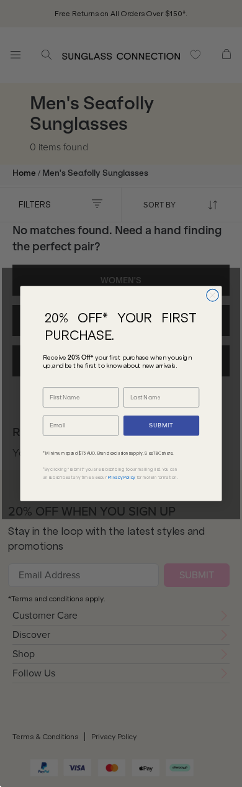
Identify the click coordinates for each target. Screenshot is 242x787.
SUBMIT (161, 425)
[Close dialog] (213, 295)
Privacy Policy (122, 477)
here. (169, 452)
